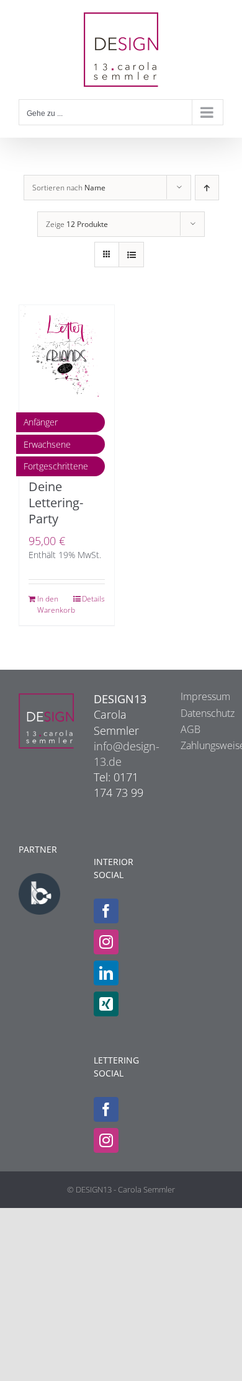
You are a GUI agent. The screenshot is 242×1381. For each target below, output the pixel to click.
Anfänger (41, 422)
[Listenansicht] (131, 254)
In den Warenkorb (51, 604)
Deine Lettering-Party (56, 502)
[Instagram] (106, 942)
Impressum (196, 696)
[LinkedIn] (106, 973)
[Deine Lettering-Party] (66, 352)
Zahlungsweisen (196, 745)
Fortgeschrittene (56, 466)
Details (93, 598)
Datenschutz (196, 713)
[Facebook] (106, 911)
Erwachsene (47, 444)
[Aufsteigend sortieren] (207, 187)
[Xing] (106, 1004)
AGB (190, 729)
